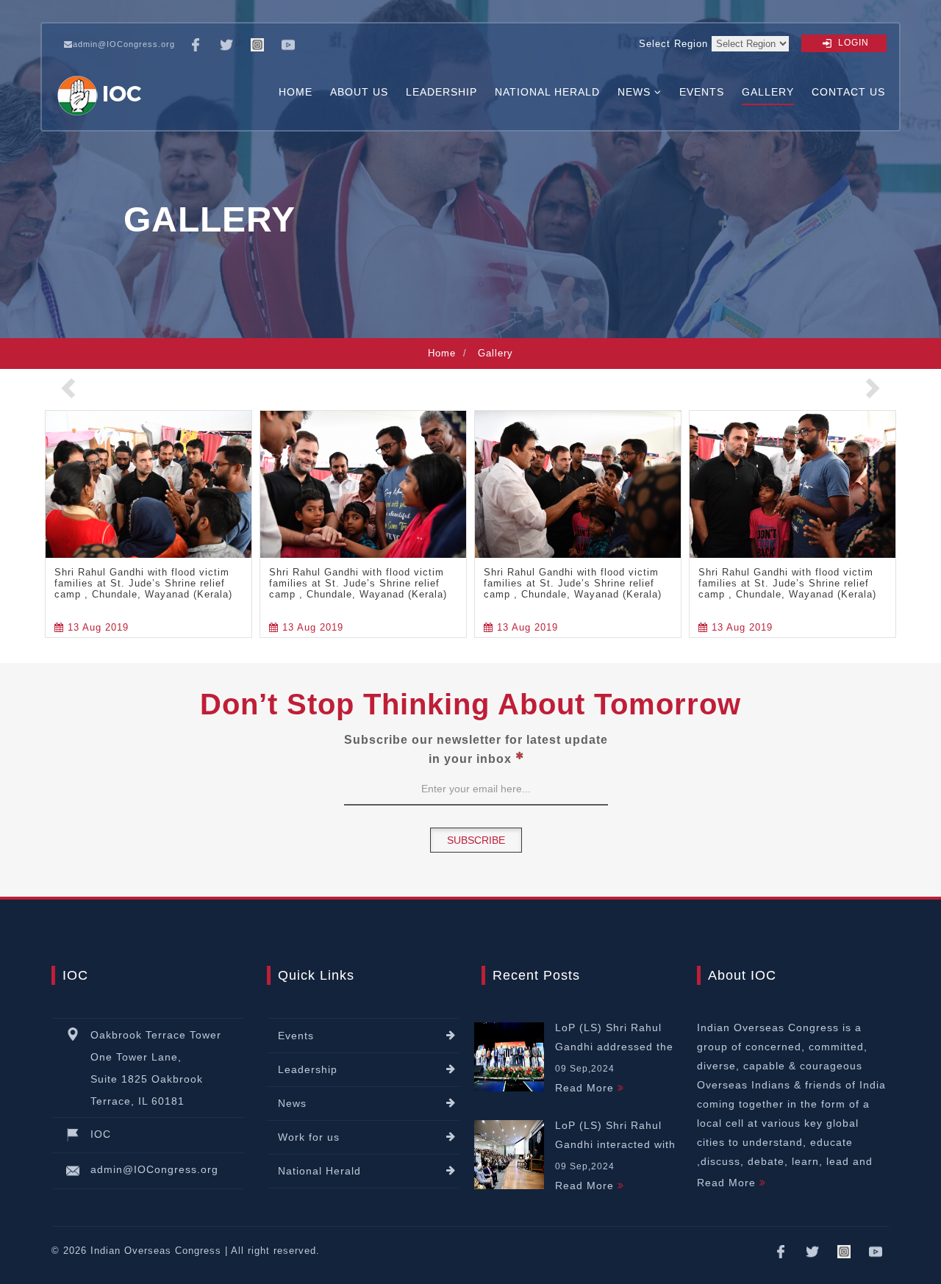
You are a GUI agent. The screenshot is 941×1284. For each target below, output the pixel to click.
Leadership (441, 92)
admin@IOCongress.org (124, 44)
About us (359, 92)
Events (701, 92)
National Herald (547, 92)
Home (295, 92)
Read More (586, 1088)
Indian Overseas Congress (155, 1250)
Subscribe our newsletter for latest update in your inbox (476, 749)
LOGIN (852, 42)
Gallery (768, 92)
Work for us (309, 1137)
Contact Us (848, 92)
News (292, 1103)
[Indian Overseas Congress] (102, 92)
